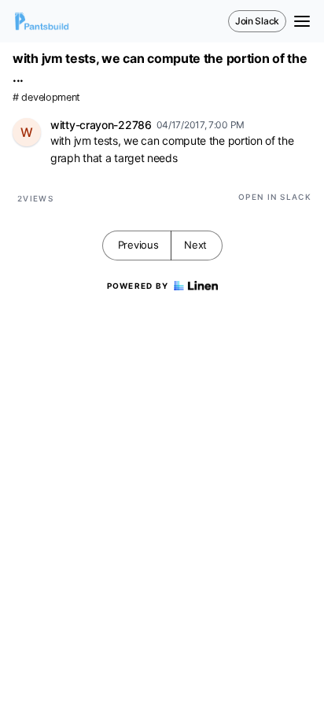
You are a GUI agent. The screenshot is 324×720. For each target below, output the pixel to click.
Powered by (138, 285)
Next (195, 244)
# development (46, 97)
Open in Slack (274, 196)
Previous (138, 244)
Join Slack (257, 21)
